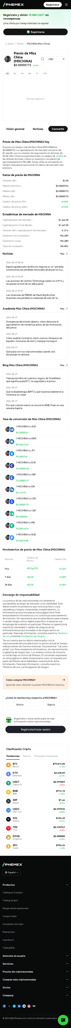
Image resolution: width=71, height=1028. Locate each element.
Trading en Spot (10, 900)
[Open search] (42, 59)
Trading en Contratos (13, 892)
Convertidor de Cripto (13, 924)
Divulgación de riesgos (33, 636)
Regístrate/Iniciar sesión (35, 729)
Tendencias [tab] (13, 755)
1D (7, 73)
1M (22, 73)
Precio (20, 43)
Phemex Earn (9, 932)
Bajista (51, 704)
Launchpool (8, 940)
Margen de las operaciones (15, 908)
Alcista (19, 704)
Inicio (11, 43)
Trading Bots (9, 948)
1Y (37, 73)
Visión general (15, 129)
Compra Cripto (10, 916)
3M (29, 73)
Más (62, 253)
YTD (45, 73)
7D (15, 73)
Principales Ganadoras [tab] (46, 755)
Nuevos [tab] (27, 755)
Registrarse (38, 31)
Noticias (38, 129)
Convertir (58, 129)
